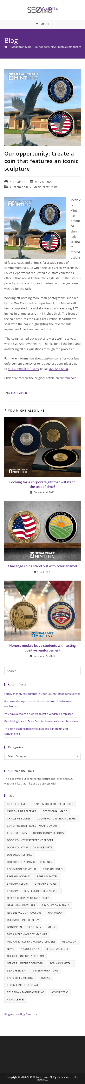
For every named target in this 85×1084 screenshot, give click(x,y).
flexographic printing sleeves (28, 898)
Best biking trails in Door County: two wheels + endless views (41, 721)
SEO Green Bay (17, 970)
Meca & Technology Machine (27, 934)
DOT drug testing (19, 854)
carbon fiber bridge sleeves (53, 804)
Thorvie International (22, 985)
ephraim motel (47, 876)
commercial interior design (56, 818)
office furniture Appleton (25, 956)
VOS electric (59, 992)
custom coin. (68, 378)
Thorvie (44, 978)
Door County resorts (48, 833)
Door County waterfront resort (30, 840)
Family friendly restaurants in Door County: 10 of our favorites (42, 694)
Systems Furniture (20, 978)
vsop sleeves (16, 999)
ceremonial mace (55, 811)
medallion (69, 941)
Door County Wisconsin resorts (30, 847)
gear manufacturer (21, 905)
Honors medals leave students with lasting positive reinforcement (42, 647)
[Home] (5, 47)
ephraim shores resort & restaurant (33, 891)
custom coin (19, 187)
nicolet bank (30, 949)
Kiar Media (55, 912)
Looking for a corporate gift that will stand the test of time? (42, 484)
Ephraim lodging (19, 876)
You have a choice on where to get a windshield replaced (38, 714)
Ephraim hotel (53, 869)
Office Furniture (56, 949)
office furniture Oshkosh (25, 963)
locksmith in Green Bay (23, 920)
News (10, 949)
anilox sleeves (17, 804)
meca (51, 927)
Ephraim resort (18, 883)
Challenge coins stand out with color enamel (42, 566)
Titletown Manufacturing (25, 992)
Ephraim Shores (46, 883)
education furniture (22, 869)
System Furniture (45, 970)
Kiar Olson (17, 182)
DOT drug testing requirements (29, 862)
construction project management (32, 826)
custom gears (17, 833)
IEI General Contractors (24, 912)
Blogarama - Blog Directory (20, 1014)
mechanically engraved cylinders (31, 941)
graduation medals (55, 905)
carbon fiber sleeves (21, 811)
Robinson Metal (61, 963)
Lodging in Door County (24, 927)
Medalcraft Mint (45, 187)
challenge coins (19, 818)
